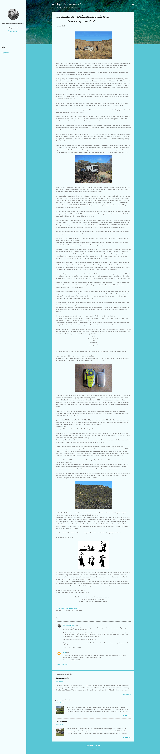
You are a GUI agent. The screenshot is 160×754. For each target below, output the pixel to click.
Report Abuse (5, 53)
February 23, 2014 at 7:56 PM (71, 660)
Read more (127, 694)
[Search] (133, 5)
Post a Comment (63, 664)
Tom (64, 653)
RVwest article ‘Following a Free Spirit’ (67, 608)
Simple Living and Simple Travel (70, 4)
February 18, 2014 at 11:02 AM (72, 647)
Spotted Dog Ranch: (69, 625)
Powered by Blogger (94, 745)
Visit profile (13, 31)
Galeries (97, 749)
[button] (129, 15)
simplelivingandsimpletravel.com (13, 23)
